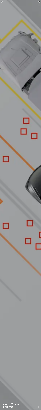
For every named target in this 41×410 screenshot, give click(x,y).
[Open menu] (39, 2)
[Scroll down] (38, 407)
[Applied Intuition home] (2, 2)
